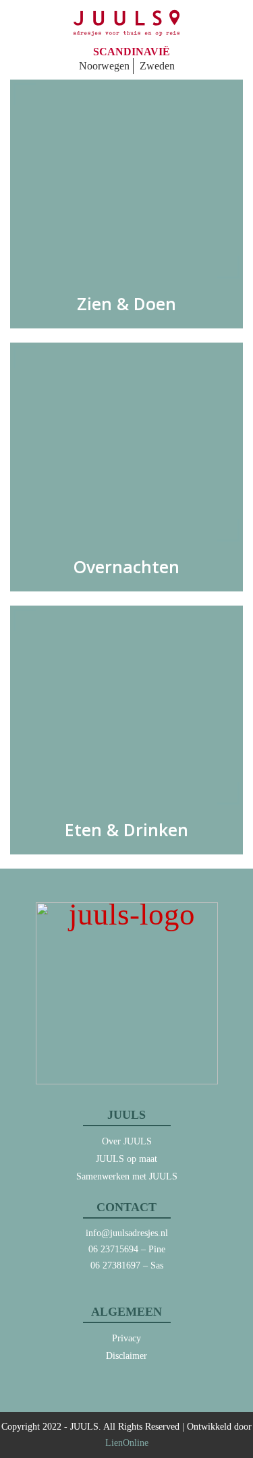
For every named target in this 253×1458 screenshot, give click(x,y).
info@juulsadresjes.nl (127, 1233)
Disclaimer (126, 1356)
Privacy (126, 1338)
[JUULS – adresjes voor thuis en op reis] (126, 23)
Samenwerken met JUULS (126, 1176)
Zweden (157, 65)
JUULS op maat (126, 1159)
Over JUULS (127, 1141)
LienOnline (126, 1443)
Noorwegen (104, 65)
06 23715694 (113, 1249)
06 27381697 (115, 1265)
